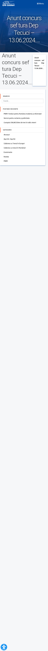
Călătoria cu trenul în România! (15, 148)
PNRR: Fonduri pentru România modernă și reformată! (23, 114)
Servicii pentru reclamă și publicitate (17, 118)
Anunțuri (7, 135)
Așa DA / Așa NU (9, 139)
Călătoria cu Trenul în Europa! (14, 143)
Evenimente (8, 152)
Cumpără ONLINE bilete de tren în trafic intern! (20, 122)
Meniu (41, 4)
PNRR (6, 161)
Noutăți (6, 157)
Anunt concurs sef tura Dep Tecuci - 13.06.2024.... (39, 63)
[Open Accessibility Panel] (4, 647)
